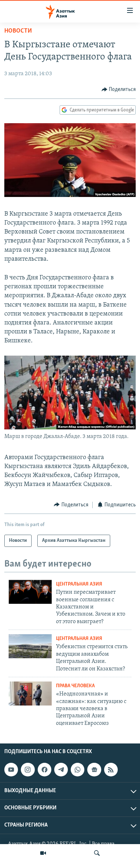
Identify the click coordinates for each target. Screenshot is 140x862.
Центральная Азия (79, 584)
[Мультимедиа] (43, 853)
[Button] (119, 89)
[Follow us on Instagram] (27, 769)
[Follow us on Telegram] (61, 769)
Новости (18, 31)
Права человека (75, 686)
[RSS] (111, 769)
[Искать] (97, 853)
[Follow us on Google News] (94, 769)
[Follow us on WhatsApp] (77, 769)
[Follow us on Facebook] (44, 769)
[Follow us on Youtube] (11, 769)
